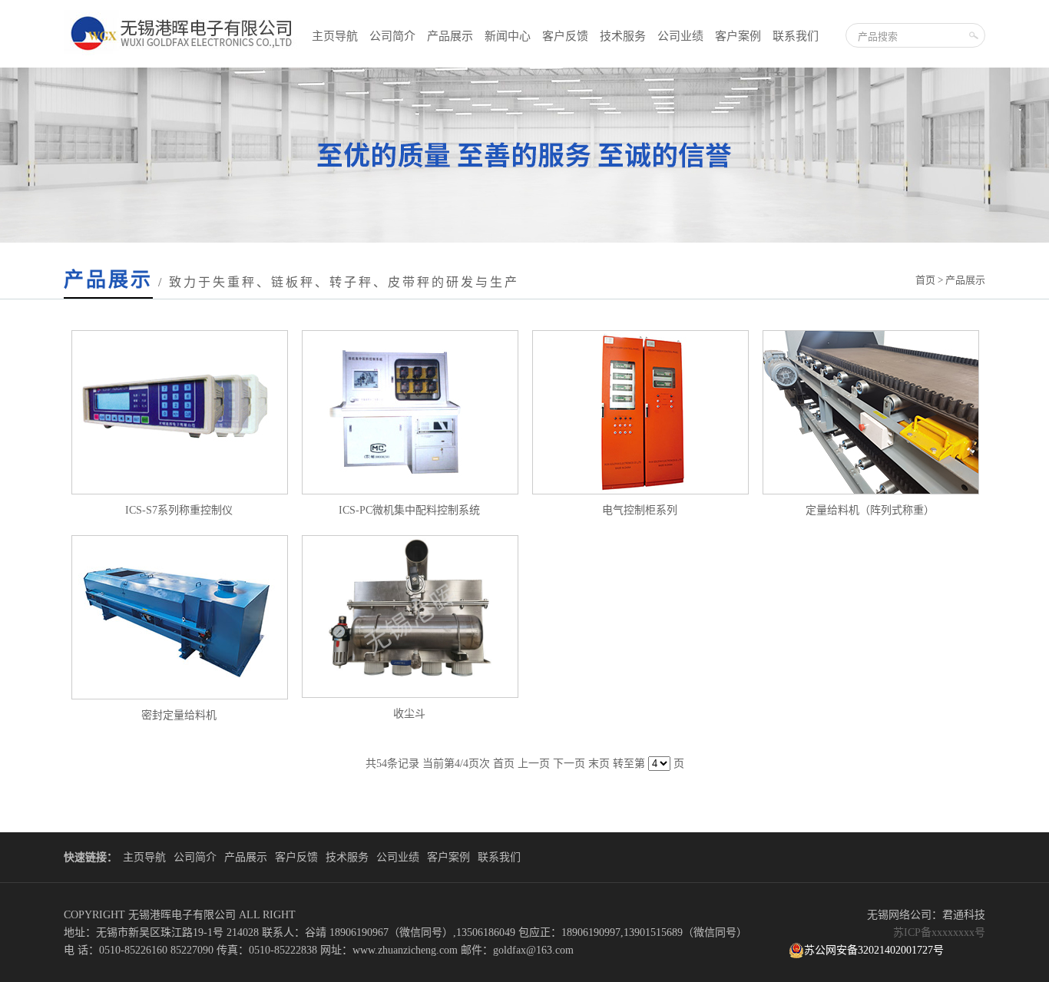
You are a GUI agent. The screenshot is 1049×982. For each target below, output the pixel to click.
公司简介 (392, 36)
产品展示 (450, 36)
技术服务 (623, 36)
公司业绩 (680, 36)
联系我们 (796, 36)
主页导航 (335, 36)
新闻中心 (508, 36)
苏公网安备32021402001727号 (874, 950)
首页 (925, 280)
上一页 (534, 763)
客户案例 (738, 36)
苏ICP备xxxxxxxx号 (939, 932)
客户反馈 (565, 36)
